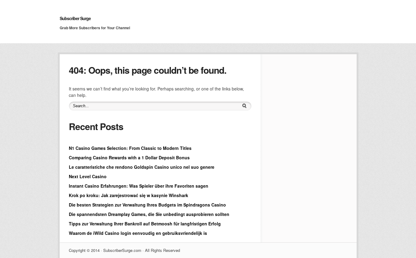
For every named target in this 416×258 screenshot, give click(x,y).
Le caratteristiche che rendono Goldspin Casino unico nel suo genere (141, 167)
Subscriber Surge (75, 18)
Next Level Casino (88, 176)
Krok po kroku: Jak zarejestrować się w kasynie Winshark (128, 195)
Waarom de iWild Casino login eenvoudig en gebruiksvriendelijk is (138, 233)
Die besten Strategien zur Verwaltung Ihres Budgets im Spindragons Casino (147, 205)
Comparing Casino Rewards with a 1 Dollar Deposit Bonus (129, 157)
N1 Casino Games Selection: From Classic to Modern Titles (130, 148)
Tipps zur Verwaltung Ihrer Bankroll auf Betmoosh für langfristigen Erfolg (145, 224)
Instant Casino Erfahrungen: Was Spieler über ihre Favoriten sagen (138, 186)
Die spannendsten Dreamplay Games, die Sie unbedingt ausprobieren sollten (149, 214)
